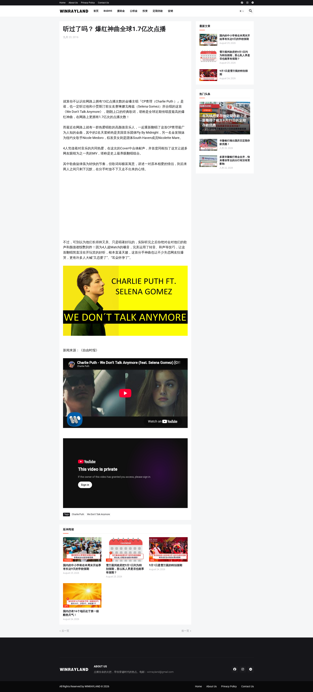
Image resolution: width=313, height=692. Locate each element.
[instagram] (247, 2)
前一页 (185, 630)
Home (62, 2)
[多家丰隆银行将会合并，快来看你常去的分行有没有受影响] (208, 161)
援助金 (121, 10)
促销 (170, 10)
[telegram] (253, 2)
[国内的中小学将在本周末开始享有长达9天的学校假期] (208, 40)
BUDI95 (108, 10)
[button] (242, 11)
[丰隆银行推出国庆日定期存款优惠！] (208, 145)
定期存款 (158, 10)
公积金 (133, 10)
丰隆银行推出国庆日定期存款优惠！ (235, 142)
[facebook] (242, 2)
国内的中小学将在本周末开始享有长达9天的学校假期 (82, 567)
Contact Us (103, 2)
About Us (73, 2)
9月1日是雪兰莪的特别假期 (165, 565)
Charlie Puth (78, 514)
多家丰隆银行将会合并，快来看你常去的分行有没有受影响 (235, 160)
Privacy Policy (88, 2)
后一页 (65, 630)
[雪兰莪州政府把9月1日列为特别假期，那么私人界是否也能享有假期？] (208, 56)
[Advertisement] (125, 69)
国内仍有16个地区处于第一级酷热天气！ (81, 613)
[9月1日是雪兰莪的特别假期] (208, 75)
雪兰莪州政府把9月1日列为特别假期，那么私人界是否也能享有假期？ (125, 569)
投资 (145, 10)
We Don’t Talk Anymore (98, 514)
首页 (96, 10)
